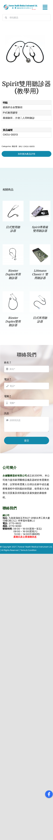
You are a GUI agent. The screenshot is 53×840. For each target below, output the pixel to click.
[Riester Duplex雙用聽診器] (13, 293)
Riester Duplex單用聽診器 (13, 274)
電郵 (7, 396)
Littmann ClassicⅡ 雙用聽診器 (40, 274)
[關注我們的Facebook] (49, 794)
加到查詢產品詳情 (26, 153)
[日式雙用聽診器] (13, 202)
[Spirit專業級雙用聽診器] (40, 202)
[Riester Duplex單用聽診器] (13, 246)
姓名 (7, 362)
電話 (7, 379)
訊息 (6, 413)
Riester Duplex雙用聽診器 (13, 321)
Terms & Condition (28, 550)
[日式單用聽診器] (40, 293)
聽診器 (14, 146)
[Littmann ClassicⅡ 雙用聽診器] (40, 246)
